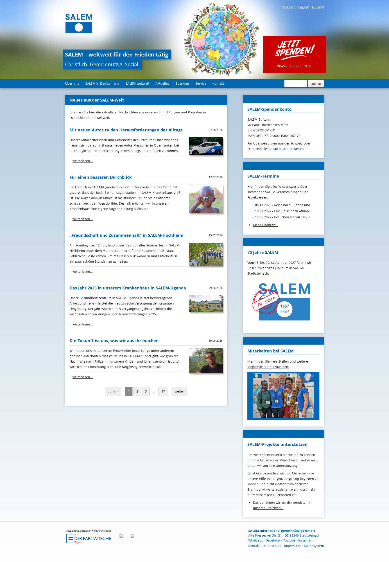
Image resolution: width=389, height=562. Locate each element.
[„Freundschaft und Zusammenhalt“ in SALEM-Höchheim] (206, 254)
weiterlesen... (82, 161)
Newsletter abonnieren (293, 65)
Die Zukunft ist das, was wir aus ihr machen (114, 340)
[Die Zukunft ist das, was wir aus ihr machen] (206, 360)
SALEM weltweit (137, 83)
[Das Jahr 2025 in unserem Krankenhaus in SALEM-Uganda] (206, 303)
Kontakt (218, 83)
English (303, 7)
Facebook (273, 540)
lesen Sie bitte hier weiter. (284, 149)
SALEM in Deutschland (102, 83)
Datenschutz (271, 546)
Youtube (289, 540)
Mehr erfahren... (265, 225)
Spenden (182, 83)
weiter (179, 391)
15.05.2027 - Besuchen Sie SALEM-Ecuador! (285, 217)
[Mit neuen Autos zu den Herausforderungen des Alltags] (206, 146)
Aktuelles (162, 83)
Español (318, 7)
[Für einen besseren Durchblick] (206, 198)
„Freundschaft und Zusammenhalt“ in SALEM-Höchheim (126, 235)
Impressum (292, 546)
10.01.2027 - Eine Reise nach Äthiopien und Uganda (285, 211)
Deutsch (289, 7)
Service (200, 83)
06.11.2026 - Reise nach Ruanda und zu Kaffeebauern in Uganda (285, 205)
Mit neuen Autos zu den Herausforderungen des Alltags (126, 130)
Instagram (306, 540)
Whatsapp (256, 540)
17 (163, 391)
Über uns (72, 83)
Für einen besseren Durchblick (101, 177)
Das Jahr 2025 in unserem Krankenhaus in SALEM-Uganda (128, 288)
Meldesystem (314, 546)
